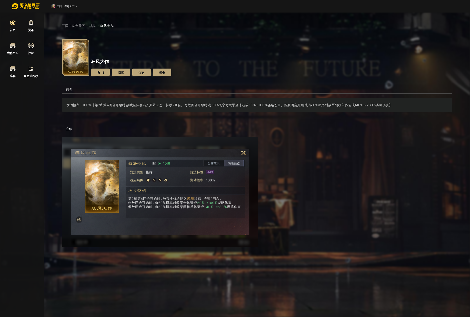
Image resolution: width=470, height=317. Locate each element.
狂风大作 (107, 26)
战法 (92, 26)
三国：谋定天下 (73, 26)
